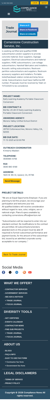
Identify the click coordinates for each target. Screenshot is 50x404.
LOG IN (35, 3)
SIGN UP (44, 3)
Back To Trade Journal (14, 254)
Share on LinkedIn (28, 34)
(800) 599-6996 (8, 3)
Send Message (12, 181)
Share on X (24, 25)
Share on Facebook (28, 30)
